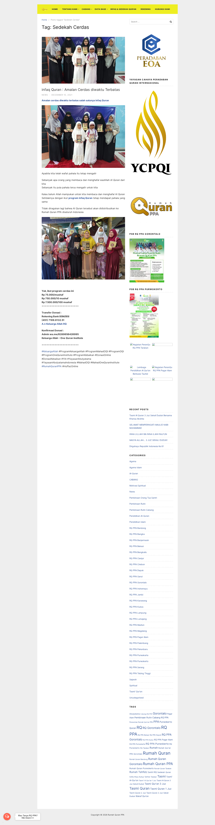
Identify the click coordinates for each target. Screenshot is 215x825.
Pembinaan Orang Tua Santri (143, 497)
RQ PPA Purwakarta (138, 655)
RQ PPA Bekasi (136, 546)
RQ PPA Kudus (136, 607)
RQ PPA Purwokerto (138, 661)
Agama (132, 461)
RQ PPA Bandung (137, 528)
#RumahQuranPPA (52, 366)
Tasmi (161, 776)
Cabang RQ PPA (146, 714)
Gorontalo (160, 713)
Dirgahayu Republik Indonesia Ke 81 (146, 446)
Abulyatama (134, 714)
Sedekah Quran (164, 772)
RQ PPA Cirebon (137, 564)
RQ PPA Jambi (136, 594)
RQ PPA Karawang (138, 600)
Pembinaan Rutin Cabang (141, 510)
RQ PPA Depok (136, 570)
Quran (132, 728)
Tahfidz (147, 777)
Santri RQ (152, 772)
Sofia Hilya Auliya (136, 777)
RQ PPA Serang (136, 667)
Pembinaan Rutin (137, 503)
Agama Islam (135, 467)
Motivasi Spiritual (137, 485)
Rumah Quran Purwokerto (141, 768)
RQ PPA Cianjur (136, 558)
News (45, 95)
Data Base (100, 9)
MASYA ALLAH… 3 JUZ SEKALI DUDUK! (148, 440)
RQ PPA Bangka (137, 534)
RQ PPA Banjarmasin (139, 540)
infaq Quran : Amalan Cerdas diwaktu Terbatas (81, 90)
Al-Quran (133, 473)
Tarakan (154, 777)
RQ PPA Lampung (137, 613)
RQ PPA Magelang (138, 631)
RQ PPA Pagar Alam (138, 637)
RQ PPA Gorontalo (138, 582)
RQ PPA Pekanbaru (138, 649)
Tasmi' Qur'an (135, 691)
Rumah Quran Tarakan (162, 768)
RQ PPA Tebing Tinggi (139, 673)
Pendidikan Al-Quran (139, 516)
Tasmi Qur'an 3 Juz (155, 783)
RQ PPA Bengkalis (138, 552)
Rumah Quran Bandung (138, 759)
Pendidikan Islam (137, 522)
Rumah (154, 747)
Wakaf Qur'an (142, 796)
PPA (156, 721)
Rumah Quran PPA (158, 764)
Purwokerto (166, 722)
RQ (139, 727)
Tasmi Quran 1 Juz (160, 788)
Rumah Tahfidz (138, 771)
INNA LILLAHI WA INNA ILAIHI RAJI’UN (148, 434)
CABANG (86, 9)
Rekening (146, 9)
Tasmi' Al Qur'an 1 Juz (147, 780)
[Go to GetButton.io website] (7, 822)
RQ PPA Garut (136, 576)
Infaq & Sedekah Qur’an (123, 9)
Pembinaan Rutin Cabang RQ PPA (151, 717)
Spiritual (133, 685)
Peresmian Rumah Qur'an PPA (141, 722)
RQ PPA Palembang (138, 643)
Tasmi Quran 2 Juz (137, 793)
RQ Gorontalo (152, 728)
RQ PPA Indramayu (138, 588)
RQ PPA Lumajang (138, 619)
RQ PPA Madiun (136, 625)
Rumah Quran (156, 753)
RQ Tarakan (144, 748)
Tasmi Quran (139, 788)
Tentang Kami (69, 9)
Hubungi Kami (162, 9)
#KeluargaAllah (50, 351)
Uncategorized (136, 697)
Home (55, 9)
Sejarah (133, 679)
